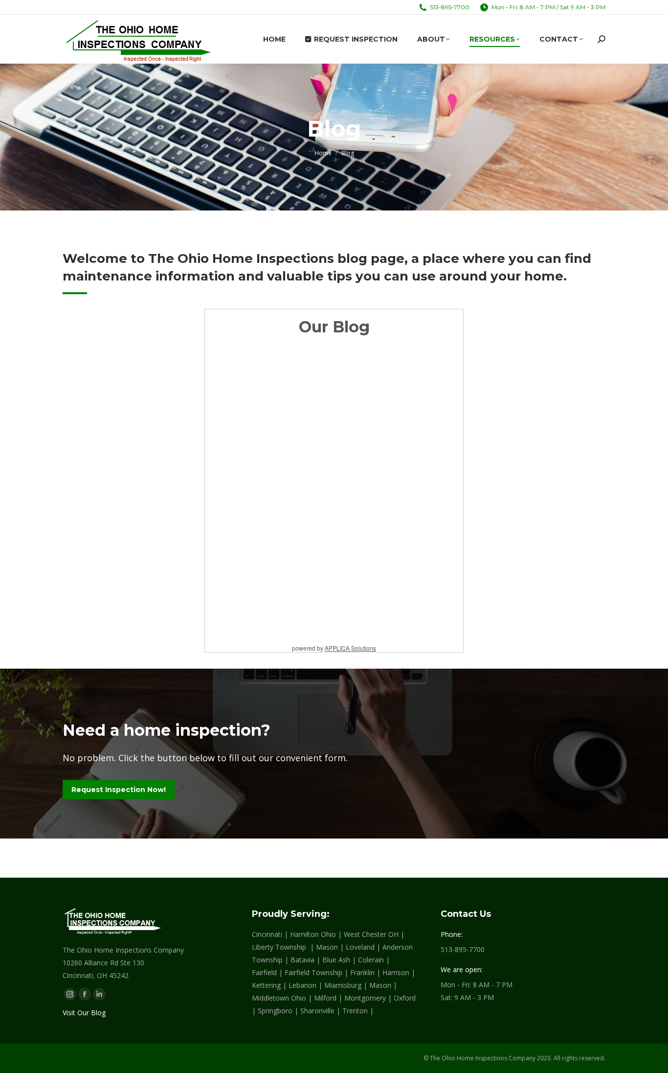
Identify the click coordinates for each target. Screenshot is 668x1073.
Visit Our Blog (84, 1012)
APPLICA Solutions (350, 648)
